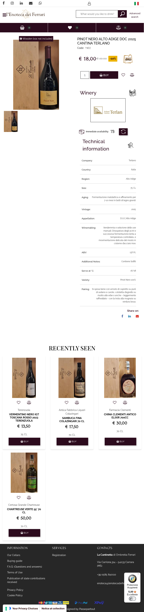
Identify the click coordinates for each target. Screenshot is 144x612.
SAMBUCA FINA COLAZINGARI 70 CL (71, 420)
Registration (59, 555)
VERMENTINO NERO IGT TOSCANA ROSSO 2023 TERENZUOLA (24, 417)
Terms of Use (14, 572)
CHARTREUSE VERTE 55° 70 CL (24, 511)
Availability (123, 131)
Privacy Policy (15, 590)
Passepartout (87, 609)
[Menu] (138, 575)
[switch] (132, 599)
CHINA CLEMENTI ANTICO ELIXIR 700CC (120, 416)
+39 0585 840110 (106, 574)
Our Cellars (13, 555)
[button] (122, 14)
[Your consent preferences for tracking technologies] (6, 608)
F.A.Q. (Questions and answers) (24, 566)
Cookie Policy (15, 595)
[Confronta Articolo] (132, 75)
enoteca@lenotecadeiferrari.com (116, 583)
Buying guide (14, 560)
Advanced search (134, 15)
